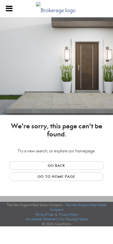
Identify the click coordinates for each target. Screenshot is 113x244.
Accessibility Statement (41, 219)
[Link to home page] (56, 8)
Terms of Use (44, 214)
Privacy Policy (68, 214)
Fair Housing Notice (74, 219)
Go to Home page (56, 176)
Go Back (56, 165)
